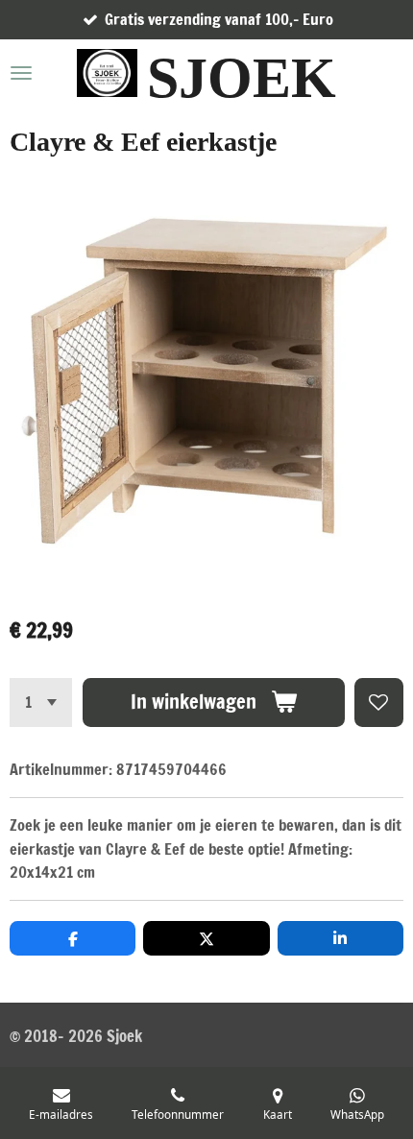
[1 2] (41, 702)
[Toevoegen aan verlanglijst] (378, 702)
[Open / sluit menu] (21, 73)
